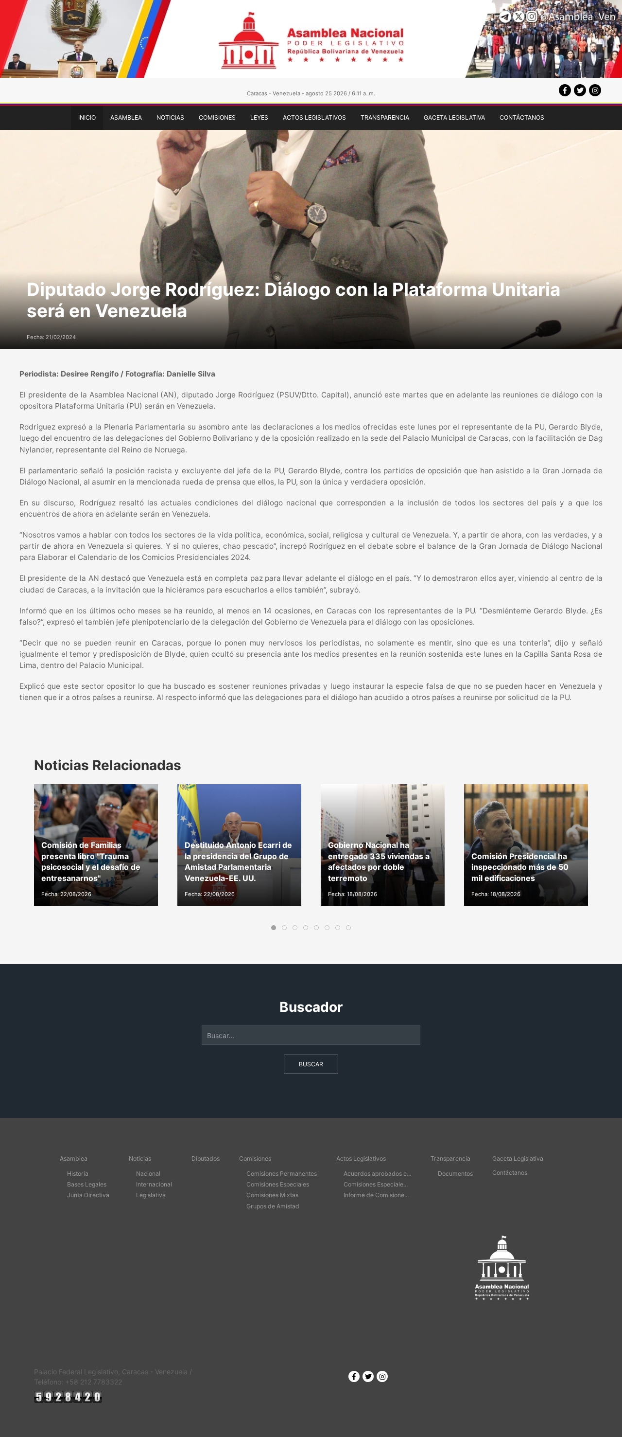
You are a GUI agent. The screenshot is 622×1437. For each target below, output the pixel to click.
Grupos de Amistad (272, 1206)
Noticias (170, 117)
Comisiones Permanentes (281, 1173)
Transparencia (385, 117)
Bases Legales (86, 1184)
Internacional (154, 1184)
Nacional (148, 1173)
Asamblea (126, 117)
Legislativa (151, 1195)
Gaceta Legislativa (454, 117)
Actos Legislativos (314, 117)
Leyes (259, 117)
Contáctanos (522, 117)
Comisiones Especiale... (376, 1184)
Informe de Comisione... (376, 1195)
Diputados (205, 1158)
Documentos (455, 1173)
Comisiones (217, 117)
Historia (77, 1173)
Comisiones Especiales (277, 1184)
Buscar (311, 1064)
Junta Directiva (88, 1195)
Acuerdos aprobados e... (377, 1173)
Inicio (87, 117)
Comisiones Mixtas (272, 1195)
